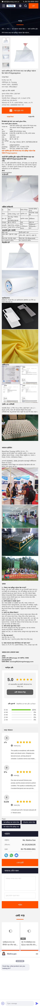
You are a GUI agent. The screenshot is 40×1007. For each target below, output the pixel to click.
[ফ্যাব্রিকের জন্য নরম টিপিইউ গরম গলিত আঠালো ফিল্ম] (11, 931)
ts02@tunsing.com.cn (11, 1)
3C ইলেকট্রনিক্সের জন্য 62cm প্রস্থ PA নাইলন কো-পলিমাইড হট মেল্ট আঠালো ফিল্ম (28, 943)
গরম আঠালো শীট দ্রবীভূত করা (11, 827)
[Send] (37, 1003)
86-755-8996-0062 (31, 1)
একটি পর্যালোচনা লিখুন (20, 692)
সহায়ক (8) (16, 775)
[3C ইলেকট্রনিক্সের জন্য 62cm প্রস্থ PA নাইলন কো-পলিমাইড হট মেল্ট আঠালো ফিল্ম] (29, 931)
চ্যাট (33, 6)
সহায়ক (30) (17, 805)
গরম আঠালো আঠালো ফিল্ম (18, 29)
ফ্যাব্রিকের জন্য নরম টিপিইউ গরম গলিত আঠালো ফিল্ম (10, 943)
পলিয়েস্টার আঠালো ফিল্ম (29, 822)
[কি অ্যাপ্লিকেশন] (11, 855)
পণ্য (8, 29)
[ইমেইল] (16, 855)
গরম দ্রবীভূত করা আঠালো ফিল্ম (11, 822)
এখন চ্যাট (20, 862)
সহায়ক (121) (17, 746)
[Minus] (37, 954)
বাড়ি (3, 29)
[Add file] (2, 1003)
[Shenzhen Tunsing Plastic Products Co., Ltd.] (11, 6)
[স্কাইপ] (6, 855)
